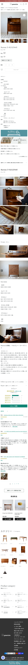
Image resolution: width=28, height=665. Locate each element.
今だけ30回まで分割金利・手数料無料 (14, 1)
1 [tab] (9, 277)
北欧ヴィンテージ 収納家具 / (6, 9)
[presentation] (1, 507)
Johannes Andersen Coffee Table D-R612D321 (13, 415)
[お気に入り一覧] (26, 4)
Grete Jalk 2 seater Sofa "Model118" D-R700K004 (14, 456)
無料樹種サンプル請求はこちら (7, 151)
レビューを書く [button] (14, 406)
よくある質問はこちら (23, 156)
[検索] (21, 4)
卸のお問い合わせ (18, 633)
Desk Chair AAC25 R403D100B (18, 514)
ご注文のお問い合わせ (19, 628)
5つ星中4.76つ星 (17, 391)
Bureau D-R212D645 (14, 7)
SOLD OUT (16, 69)
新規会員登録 (17, 624)
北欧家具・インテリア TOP (5, 7)
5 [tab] (18, 277)
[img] (4, 417)
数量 (1, 64)
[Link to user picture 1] (4, 449)
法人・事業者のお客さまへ (20, 643)
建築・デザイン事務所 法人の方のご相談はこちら (10, 153)
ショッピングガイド (18, 622)
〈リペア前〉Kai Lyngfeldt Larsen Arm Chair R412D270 (15, 431)
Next (26, 270)
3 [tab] (14, 277)
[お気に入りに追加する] (2, 70)
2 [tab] (12, 277)
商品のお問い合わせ (18, 630)
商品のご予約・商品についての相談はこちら (9, 146)
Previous (2, 270)
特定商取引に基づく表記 (19, 641)
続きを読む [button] (15, 426)
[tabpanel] (14, 271)
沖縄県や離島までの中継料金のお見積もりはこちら (10, 148)
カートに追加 (8, 519)
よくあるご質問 (17, 626)
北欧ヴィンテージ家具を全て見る (14, 490)
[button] (8, 395)
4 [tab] (16, 277)
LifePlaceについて (18, 647)
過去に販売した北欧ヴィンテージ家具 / (18, 9)
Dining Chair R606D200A (8, 513)
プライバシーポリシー (19, 639)
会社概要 (16, 645)
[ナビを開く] (2, 4)
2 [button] (12, 483)
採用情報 (16, 650)
